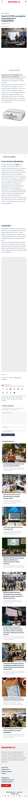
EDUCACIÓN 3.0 (6, 26)
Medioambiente (17, 377)
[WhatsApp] (10, 392)
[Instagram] (14, 389)
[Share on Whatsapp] (11, 795)
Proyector (4, 379)
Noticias (7, 13)
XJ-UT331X (15, 75)
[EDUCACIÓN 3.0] (14, 1)
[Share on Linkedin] (14, 795)
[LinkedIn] (3, 392)
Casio (17, 164)
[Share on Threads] (19, 795)
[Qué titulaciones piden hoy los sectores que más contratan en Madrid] (14, 452)
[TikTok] (22, 389)
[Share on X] (5, 795)
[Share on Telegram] (16, 795)
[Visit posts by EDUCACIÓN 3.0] (2, 385)
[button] (2, 1)
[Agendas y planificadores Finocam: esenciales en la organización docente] (14, 687)
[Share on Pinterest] (8, 795)
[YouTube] (10, 389)
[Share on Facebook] (2, 795)
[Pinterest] (18, 389)
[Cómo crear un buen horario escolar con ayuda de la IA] (14, 516)
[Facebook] (3, 389)
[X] (6, 389)
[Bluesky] (14, 392)
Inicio (2, 13)
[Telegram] (6, 392)
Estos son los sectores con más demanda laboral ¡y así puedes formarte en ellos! (11, 496)
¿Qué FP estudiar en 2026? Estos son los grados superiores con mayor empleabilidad (13, 730)
